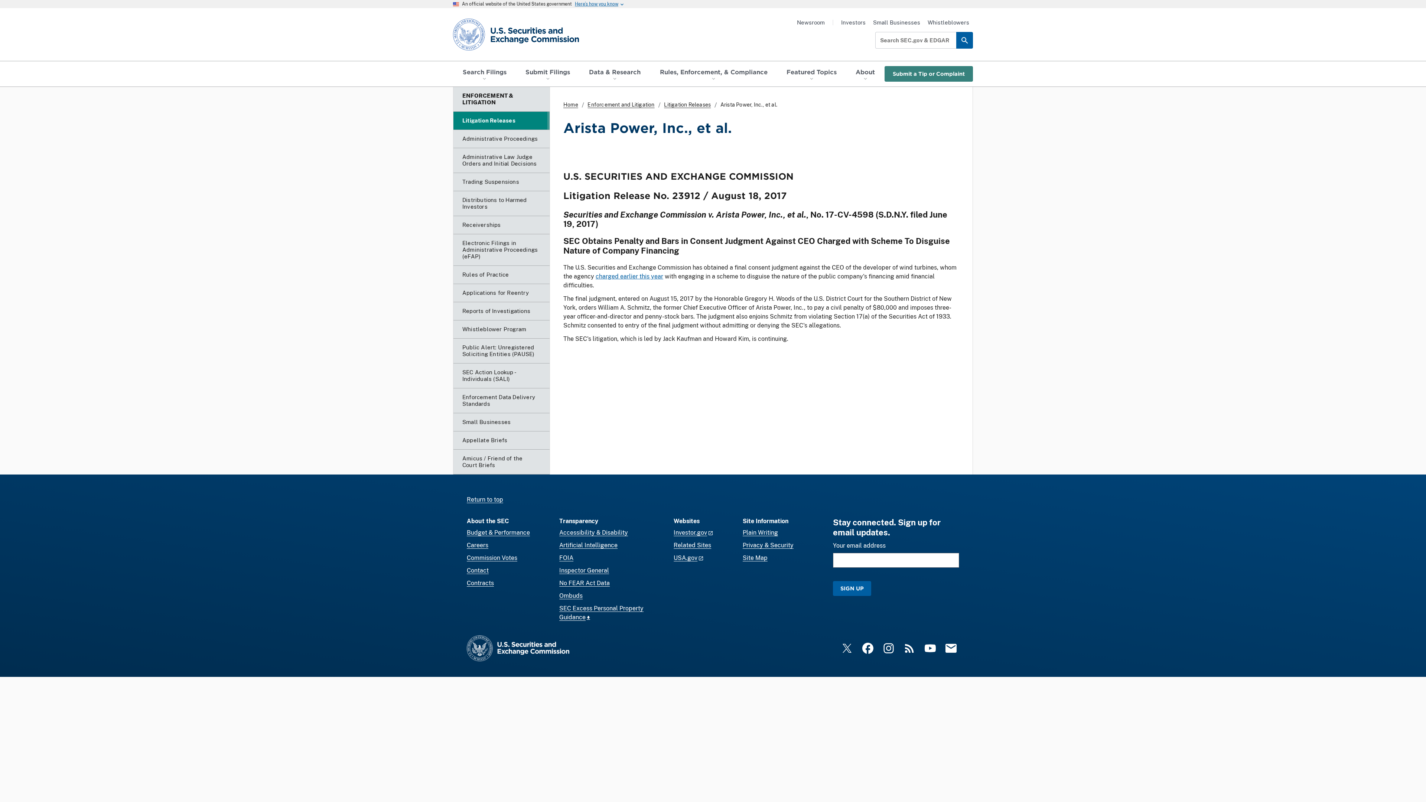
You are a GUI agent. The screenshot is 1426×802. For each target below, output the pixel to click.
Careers (477, 545)
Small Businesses (896, 22)
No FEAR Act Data (584, 583)
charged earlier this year (629, 276)
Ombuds (571, 595)
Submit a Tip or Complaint (929, 74)
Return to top (485, 499)
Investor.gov (690, 532)
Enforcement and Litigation (620, 105)
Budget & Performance (498, 532)
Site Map (755, 557)
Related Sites (692, 545)
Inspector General (584, 570)
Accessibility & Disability (593, 532)
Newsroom (811, 22)
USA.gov (685, 557)
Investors (853, 22)
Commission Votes (492, 557)
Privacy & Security (768, 545)
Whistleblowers (948, 22)
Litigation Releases (687, 105)
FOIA (566, 557)
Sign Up (852, 588)
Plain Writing (760, 532)
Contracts (480, 583)
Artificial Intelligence (588, 545)
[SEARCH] (964, 40)
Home (570, 105)
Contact (478, 570)
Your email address (859, 545)
